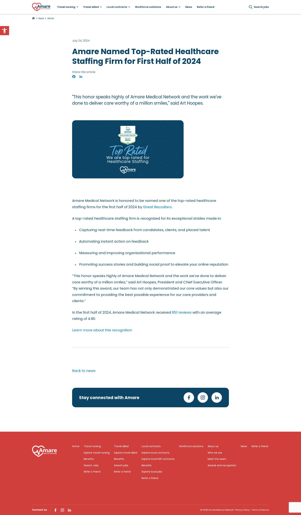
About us (213, 446)
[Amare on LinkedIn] (216, 397)
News (41, 18)
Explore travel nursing (97, 452)
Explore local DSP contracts (158, 459)
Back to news (83, 370)
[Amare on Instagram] (203, 397)
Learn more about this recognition (102, 330)
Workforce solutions (191, 446)
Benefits (89, 459)
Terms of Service (260, 509)
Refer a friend (92, 471)
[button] (4, 30)
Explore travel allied (125, 452)
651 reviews (182, 312)
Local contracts (151, 446)
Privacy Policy (242, 509)
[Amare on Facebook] (189, 397)
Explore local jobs (152, 471)
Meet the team (217, 459)
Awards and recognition (222, 465)
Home (75, 446)
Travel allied (121, 446)
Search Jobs (91, 465)
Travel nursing (92, 446)
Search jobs (261, 7)
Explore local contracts (155, 452)
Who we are (215, 452)
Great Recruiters (157, 207)
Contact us (39, 510)
